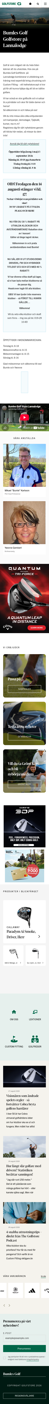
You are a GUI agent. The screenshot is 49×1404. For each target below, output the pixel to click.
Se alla (43, 1276)
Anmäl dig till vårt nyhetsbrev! (24, 143)
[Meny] (45, 3)
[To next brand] (9, 1305)
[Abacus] (15, 1290)
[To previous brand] (4, 1305)
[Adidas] (32, 1290)
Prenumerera (24, 1348)
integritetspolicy (33, 1359)
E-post (7, 1333)
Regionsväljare (24, 1396)
